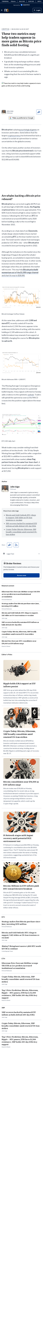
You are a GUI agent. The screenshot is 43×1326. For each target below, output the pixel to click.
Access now (21, 575)
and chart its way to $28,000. (20, 272)
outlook (31, 394)
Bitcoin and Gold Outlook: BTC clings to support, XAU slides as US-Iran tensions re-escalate (21, 517)
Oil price (13, 1)
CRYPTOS (5, 29)
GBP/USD (40, 1)
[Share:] (38, 112)
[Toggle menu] (1, 10)
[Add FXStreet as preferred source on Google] (21, 118)
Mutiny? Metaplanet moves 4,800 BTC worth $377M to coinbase (21, 947)
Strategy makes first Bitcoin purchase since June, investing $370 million (21, 923)
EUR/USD (31, 1)
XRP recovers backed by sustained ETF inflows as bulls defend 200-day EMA (19, 1013)
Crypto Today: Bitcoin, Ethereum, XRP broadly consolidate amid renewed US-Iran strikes (21, 531)
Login (38, 10)
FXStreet (10, 113)
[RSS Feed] (16, 544)
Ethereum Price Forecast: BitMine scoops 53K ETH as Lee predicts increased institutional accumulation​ (21, 594)
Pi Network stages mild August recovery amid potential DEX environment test (18, 838)
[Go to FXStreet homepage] (6, 10)
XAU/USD (22, 1)
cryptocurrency (14, 135)
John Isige (10, 111)
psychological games (28, 129)
